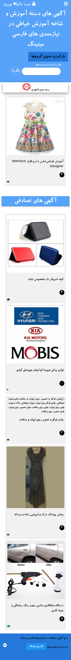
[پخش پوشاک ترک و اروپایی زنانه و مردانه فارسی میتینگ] (35, 506)
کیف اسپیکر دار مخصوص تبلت (45, 279)
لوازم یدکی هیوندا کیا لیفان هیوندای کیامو (39, 370)
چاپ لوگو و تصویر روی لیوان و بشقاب (41, 420)
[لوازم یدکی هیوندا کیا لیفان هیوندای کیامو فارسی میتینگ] (35, 362)
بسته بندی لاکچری (40, 90)
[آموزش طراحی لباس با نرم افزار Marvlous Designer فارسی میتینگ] (35, 153)
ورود (7, 3)
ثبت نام (24, 3)
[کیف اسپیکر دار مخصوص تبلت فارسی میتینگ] (35, 271)
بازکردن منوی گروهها (48, 56)
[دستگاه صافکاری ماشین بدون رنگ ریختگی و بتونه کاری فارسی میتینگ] (35, 597)
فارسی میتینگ (36, 646)
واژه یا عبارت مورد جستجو (48, 65)
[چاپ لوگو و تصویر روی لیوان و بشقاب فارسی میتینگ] (35, 411)
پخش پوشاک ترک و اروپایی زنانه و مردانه (38, 515)
